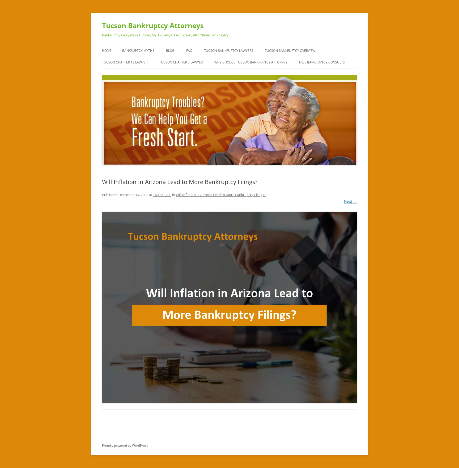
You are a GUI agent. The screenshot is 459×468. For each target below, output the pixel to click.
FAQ (189, 50)
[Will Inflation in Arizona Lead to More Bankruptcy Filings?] (229, 307)
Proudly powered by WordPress (125, 445)
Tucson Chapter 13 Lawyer (124, 62)
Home (107, 50)
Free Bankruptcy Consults (322, 62)
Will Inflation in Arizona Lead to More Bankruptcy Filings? (221, 194)
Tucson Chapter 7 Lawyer (181, 62)
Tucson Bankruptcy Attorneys (153, 25)
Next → (350, 201)
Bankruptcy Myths (138, 50)
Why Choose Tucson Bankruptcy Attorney (250, 62)
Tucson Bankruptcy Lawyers (228, 50)
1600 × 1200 (162, 194)
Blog (170, 50)
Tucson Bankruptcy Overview (290, 50)
